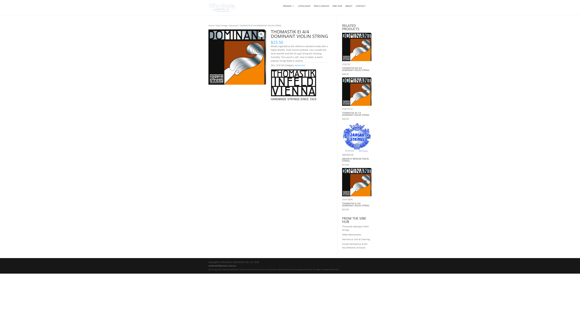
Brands (287, 6)
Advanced (233, 25)
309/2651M (355, 159)
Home (211, 25)
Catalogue (304, 6)
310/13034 (355, 204)
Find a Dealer (321, 6)
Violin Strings (221, 25)
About (348, 6)
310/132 (355, 69)
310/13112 (355, 113)
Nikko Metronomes (351, 234)
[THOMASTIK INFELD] (293, 85)
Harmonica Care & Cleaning (356, 239)
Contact (361, 6)
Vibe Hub (337, 6)
